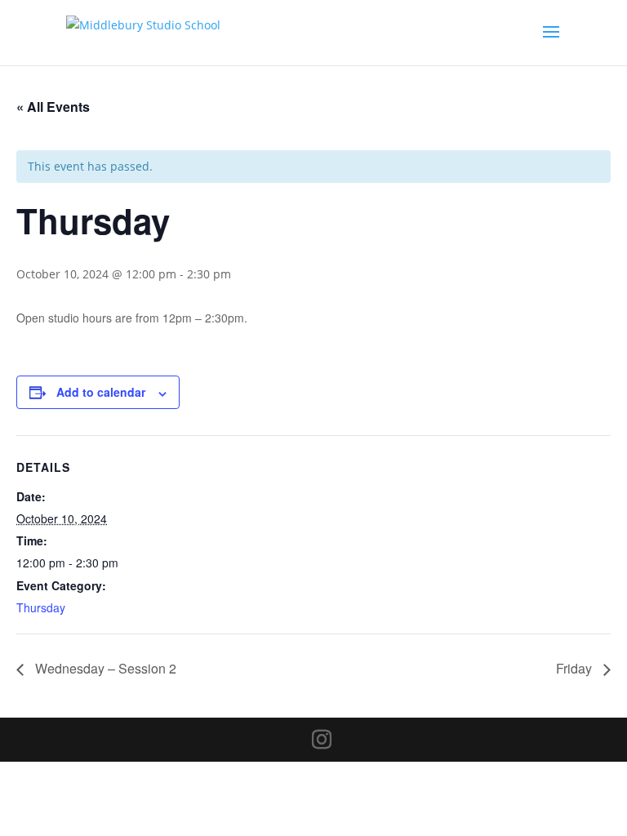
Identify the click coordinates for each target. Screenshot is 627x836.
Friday (575, 668)
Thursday (40, 607)
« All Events (53, 106)
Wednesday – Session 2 (104, 668)
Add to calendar (100, 392)
